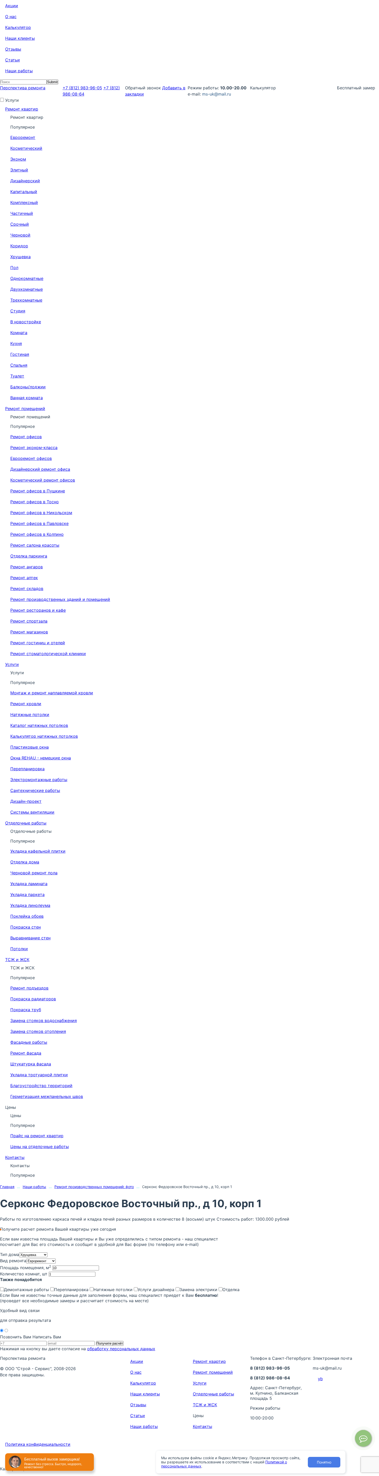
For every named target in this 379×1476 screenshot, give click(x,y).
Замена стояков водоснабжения (43, 1020)
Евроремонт (22, 137)
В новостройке (25, 321)
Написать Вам (46, 1336)
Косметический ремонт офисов (42, 480)
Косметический (26, 148)
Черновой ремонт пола (33, 872)
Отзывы (13, 49)
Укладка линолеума (30, 905)
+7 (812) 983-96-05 (82, 87)
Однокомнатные (26, 278)
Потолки (19, 948)
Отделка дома (24, 862)
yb (320, 1378)
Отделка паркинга (28, 556)
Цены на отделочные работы (39, 1146)
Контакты (14, 1157)
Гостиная (19, 354)
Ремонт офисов (26, 436)
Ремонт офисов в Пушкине (37, 490)
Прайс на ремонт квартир (36, 1135)
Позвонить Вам (15, 1336)
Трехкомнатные (26, 300)
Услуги (12, 664)
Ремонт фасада (25, 1053)
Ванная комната (26, 397)
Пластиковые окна (29, 747)
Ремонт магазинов (29, 631)
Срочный (19, 224)
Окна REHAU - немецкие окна (40, 757)
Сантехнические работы (35, 790)
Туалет (17, 376)
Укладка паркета (27, 894)
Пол (14, 267)
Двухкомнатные (26, 289)
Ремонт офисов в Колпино (37, 534)
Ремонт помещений (25, 408)
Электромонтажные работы (38, 779)
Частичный (21, 213)
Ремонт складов (26, 588)
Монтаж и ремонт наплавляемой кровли (51, 692)
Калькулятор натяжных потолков (44, 736)
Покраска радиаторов (33, 998)
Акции (11, 5)
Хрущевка (20, 256)
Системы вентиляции (32, 812)
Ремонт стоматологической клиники (48, 653)
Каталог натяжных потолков (39, 725)
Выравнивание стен (30, 937)
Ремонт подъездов (29, 988)
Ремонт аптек (24, 577)
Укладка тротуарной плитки (39, 1074)
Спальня (18, 365)
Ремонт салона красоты (34, 545)
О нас (11, 16)
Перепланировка (27, 768)
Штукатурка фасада (30, 1063)
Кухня (16, 343)
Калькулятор (18, 27)
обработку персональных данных (121, 1348)
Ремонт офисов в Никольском (41, 512)
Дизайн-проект (26, 801)
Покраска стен (25, 927)
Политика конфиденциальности (37, 1444)
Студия (17, 310)
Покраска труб (25, 1009)
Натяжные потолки (29, 714)
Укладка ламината (28, 883)
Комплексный (24, 202)
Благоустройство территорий (41, 1085)
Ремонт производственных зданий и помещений (60, 599)
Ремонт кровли (25, 703)
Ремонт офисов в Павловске (39, 523)
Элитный (19, 169)
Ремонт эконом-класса (33, 447)
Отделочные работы (25, 823)
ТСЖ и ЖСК (17, 959)
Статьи (12, 59)
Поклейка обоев (27, 916)
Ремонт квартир (21, 109)
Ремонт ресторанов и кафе (38, 610)
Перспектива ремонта (22, 87)
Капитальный (23, 191)
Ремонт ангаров (26, 566)
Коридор (19, 245)
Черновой (20, 235)
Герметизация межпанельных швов (46, 1096)
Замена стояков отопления (38, 1031)
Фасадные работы (28, 1042)
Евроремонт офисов (31, 458)
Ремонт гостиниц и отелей (37, 642)
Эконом (18, 159)
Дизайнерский (25, 180)
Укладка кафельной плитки (37, 851)
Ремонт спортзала (28, 621)
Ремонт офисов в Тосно (34, 501)
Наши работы (19, 70)
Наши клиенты (20, 38)
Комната (18, 332)
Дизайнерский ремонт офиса (40, 469)
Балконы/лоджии (28, 386)
